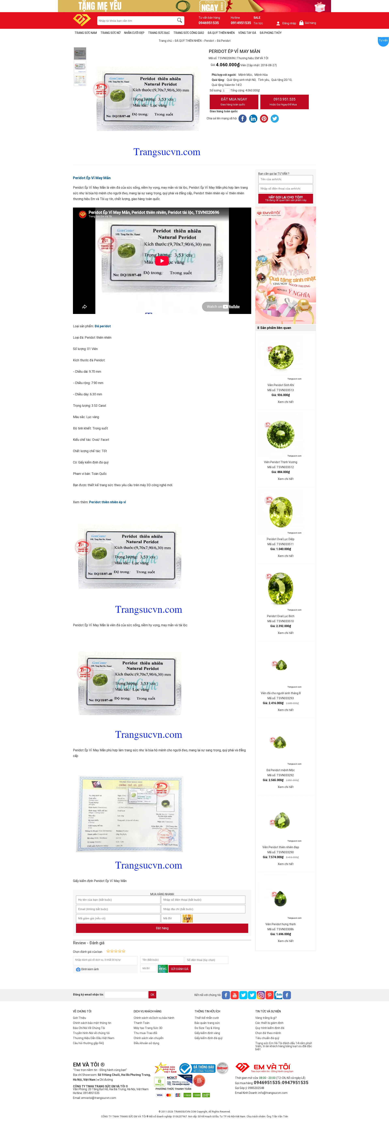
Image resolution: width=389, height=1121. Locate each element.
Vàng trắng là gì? (266, 1017)
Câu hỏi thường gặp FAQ (88, 1043)
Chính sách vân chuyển (149, 1038)
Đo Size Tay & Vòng (207, 1028)
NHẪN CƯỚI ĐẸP (134, 32)
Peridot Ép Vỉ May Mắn (92, 178)
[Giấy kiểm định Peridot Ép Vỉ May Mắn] (80, 80)
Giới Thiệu (79, 1017)
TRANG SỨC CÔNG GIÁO (188, 32)
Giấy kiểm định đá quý (208, 1038)
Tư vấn (383, 40)
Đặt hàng (162, 928)
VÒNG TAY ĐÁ (247, 32)
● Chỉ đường (105, 1079)
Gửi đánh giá (179, 969)
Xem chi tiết (286, 402)
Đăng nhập (289, 23)
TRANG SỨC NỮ (110, 32)
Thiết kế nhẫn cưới (206, 1017)
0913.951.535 (283, 101)
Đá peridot (103, 326)
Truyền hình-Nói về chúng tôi (91, 1033)
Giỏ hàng (308, 23)
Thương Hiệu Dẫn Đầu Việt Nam (93, 1038)
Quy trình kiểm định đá (269, 1028)
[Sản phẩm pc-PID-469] (285, 265)
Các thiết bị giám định (269, 1023)
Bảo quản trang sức (207, 1023)
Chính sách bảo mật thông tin (92, 1023)
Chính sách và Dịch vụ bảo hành (154, 1017)
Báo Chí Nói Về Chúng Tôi (89, 1028)
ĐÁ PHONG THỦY (271, 32)
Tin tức (258, 23)
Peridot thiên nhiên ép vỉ (107, 502)
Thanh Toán (142, 1023)
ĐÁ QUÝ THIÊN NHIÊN (221, 32)
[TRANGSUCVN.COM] (82, 25)
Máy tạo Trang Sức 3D (148, 1028)
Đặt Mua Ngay (233, 101)
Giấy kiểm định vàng (207, 1033)
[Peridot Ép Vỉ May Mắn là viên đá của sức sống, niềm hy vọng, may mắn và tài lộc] (80, 53)
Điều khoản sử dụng (146, 1043)
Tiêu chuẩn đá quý (267, 1038)
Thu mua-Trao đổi (145, 1033)
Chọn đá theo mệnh (268, 1033)
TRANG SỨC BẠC (159, 32)
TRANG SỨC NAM (86, 32)
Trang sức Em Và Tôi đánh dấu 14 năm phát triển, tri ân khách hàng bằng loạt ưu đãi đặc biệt (283, 1046)
